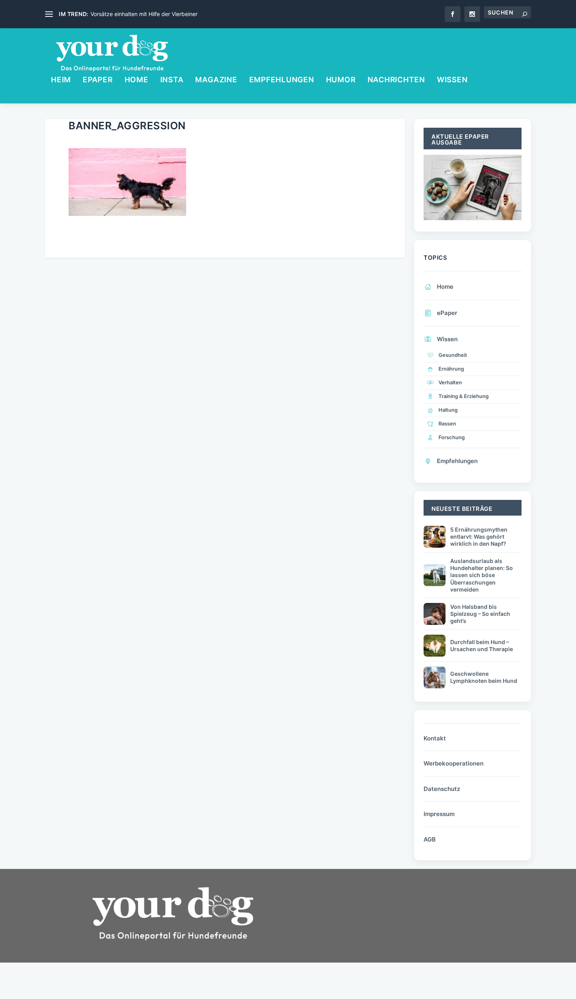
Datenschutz (442, 789)
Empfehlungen (281, 80)
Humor (341, 80)
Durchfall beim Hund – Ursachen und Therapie (481, 645)
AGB (430, 839)
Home (137, 80)
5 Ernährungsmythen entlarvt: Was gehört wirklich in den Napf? (478, 536)
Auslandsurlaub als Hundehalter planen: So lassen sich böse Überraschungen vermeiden (481, 575)
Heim (61, 80)
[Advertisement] (358, 940)
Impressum (439, 814)
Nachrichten (396, 80)
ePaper (98, 80)
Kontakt (435, 738)
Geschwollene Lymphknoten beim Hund (483, 677)
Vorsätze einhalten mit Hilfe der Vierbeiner (144, 14)
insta (172, 80)
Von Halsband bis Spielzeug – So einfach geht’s (480, 613)
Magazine (216, 80)
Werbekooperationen (454, 763)
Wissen (452, 80)
